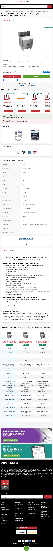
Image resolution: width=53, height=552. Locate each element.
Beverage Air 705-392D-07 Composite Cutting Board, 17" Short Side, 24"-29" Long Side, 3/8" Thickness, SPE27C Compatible (21, 106)
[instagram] (32, 536)
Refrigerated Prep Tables (23, 11)
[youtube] (23, 536)
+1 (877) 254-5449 (45, 516)
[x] (26, 536)
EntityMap (3, 523)
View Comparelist (32, 85)
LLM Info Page (4, 520)
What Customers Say (20, 520)
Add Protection (46, 71)
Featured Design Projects (19, 505)
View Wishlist (21, 85)
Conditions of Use (5, 509)
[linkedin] (29, 536)
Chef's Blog (18, 513)
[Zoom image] (48, 55)
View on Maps (44, 507)
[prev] (2, 42)
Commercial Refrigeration (9, 11)
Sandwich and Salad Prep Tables (38, 11)
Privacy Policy (4, 512)
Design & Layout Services (31, 510)
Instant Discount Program (33, 504)
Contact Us (3, 507)
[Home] (1, 11)
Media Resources (19, 518)
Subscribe (48, 497)
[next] (50, 42)
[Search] (49, 6)
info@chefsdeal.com (45, 518)
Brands (16, 510)
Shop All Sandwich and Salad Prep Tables (40, 327)
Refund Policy (4, 514)
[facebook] (21, 536)
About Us (3, 504)
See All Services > (32, 513)
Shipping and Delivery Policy (6, 518)
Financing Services (32, 507)
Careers (17, 515)
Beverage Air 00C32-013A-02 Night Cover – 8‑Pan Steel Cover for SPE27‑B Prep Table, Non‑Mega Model (7, 106)
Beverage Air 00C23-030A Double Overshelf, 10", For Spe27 (34, 106)
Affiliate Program (19, 508)
